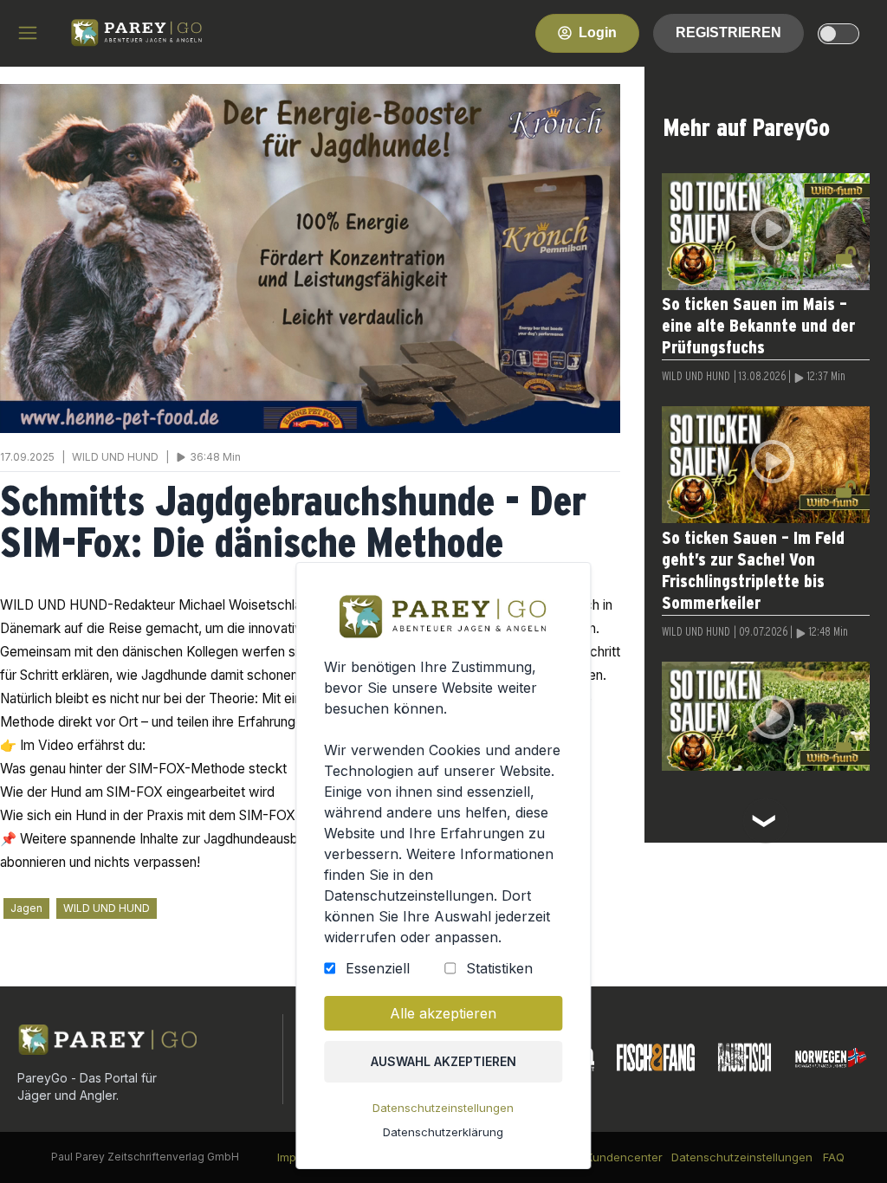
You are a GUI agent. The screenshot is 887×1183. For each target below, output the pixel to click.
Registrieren (728, 32)
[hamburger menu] (28, 33)
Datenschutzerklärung (443, 1132)
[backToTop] (845, 1141)
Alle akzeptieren (443, 1013)
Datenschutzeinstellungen (443, 1108)
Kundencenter (624, 1157)
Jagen (26, 908)
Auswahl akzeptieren (443, 1061)
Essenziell (378, 968)
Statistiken (499, 968)
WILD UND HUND (106, 908)
